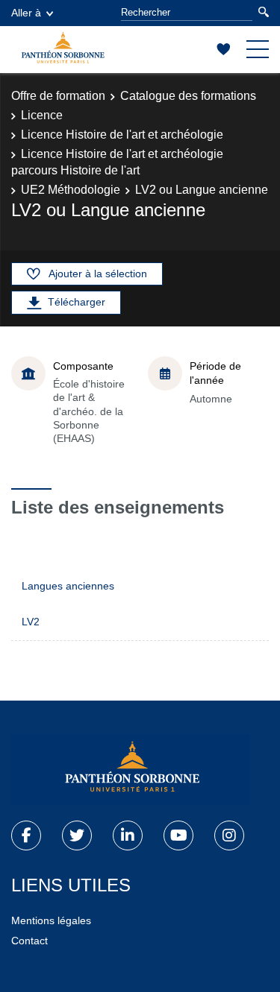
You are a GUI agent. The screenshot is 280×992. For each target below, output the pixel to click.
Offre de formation (58, 95)
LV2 (31, 622)
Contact (29, 941)
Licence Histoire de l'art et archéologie (122, 134)
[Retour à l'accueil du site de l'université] (130, 770)
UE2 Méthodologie (70, 189)
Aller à (26, 13)
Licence (42, 115)
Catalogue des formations (188, 95)
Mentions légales (51, 920)
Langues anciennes (68, 586)
